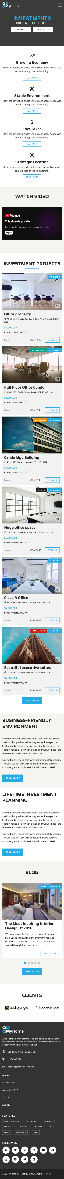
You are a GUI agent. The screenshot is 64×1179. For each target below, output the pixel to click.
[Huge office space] (32, 505)
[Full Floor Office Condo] (32, 364)
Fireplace (8, 1127)
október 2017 (8, 1082)
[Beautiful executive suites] (32, 645)
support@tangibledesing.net (21, 1066)
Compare (35, 340)
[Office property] (32, 291)
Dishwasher (47, 1121)
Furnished (23, 1127)
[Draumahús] (9, 5)
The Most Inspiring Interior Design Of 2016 (29, 925)
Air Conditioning (12, 1121)
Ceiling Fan (31, 1121)
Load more (32, 700)
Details (52, 340)
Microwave (39, 1127)
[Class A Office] (32, 575)
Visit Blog (32, 971)
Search (21, 29)
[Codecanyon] (47, 1007)
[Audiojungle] (16, 1008)
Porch (7, 1132)
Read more (49, 953)
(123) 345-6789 (15, 1059)
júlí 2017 (6, 1105)
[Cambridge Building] (32, 435)
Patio (52, 1127)
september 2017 (10, 1090)
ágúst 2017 (7, 1097)
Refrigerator (22, 1132)
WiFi (36, 1132)
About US (43, 29)
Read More (32, 77)
